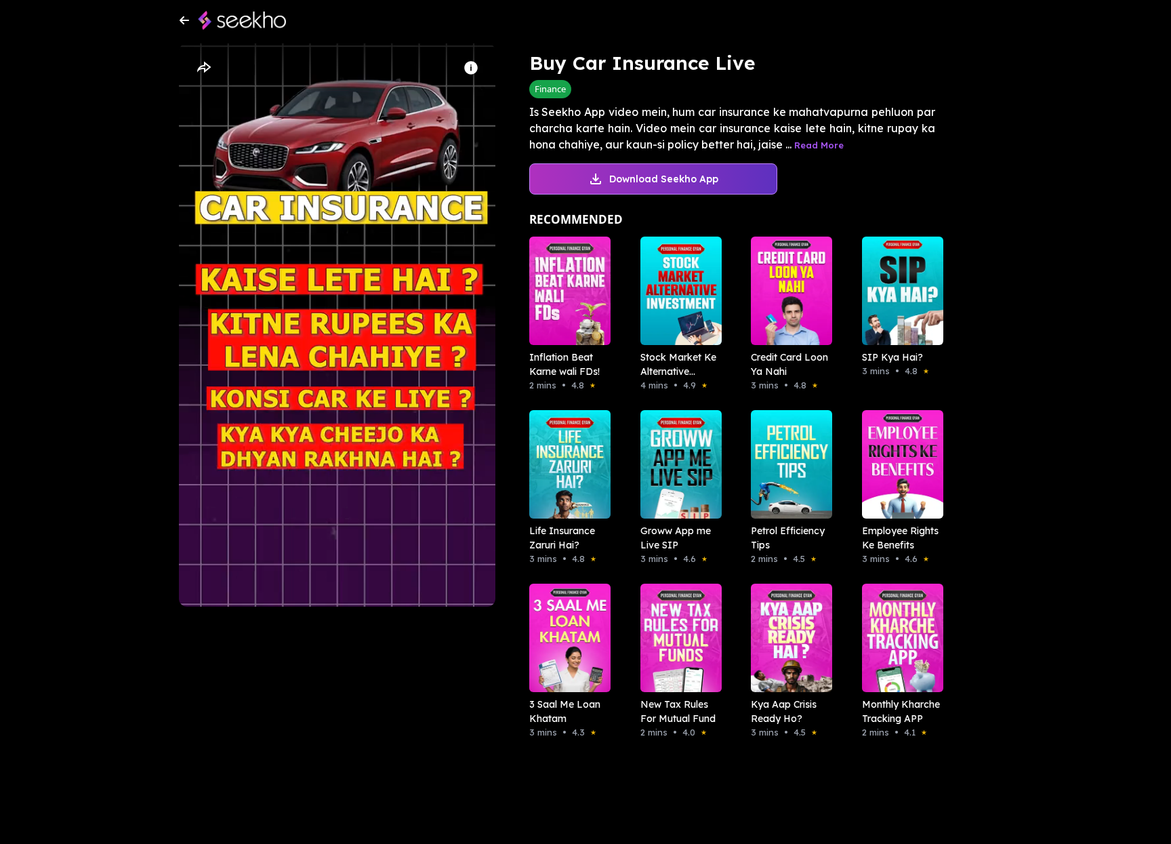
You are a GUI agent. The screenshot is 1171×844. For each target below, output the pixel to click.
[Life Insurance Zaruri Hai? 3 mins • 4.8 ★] (565, 464)
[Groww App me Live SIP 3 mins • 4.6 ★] (677, 464)
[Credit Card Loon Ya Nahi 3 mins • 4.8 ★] (787, 291)
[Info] (471, 67)
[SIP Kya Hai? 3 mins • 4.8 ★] (898, 291)
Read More (819, 145)
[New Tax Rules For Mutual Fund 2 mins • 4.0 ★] (677, 638)
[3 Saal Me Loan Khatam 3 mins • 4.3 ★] (565, 638)
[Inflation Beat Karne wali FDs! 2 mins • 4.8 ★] (565, 291)
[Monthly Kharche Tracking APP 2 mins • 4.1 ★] (898, 638)
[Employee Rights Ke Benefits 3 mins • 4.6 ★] (898, 464)
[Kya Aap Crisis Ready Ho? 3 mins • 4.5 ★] (787, 638)
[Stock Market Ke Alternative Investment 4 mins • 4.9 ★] (677, 291)
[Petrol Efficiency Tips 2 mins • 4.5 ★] (787, 464)
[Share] (203, 67)
